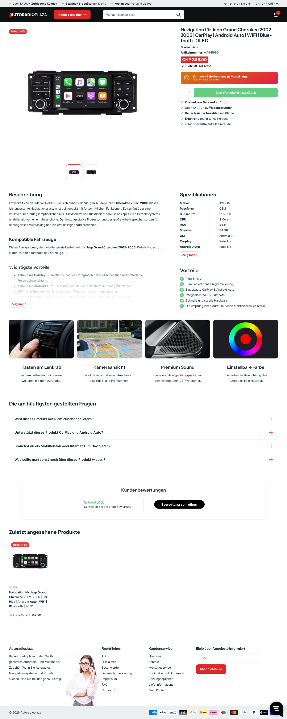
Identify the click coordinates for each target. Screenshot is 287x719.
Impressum (109, 679)
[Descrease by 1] (190, 96)
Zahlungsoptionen (161, 679)
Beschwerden (111, 667)
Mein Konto (156, 690)
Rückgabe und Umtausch (166, 673)
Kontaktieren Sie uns (237, 3)
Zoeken (178, 14)
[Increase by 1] (190, 89)
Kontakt (154, 662)
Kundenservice (160, 648)
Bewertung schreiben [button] (179, 504)
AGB (105, 656)
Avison (196, 47)
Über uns (155, 656)
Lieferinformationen (162, 684)
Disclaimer (109, 662)
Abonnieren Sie (211, 669)
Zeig (189, 255)
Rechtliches (111, 648)
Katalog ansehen (70, 14)
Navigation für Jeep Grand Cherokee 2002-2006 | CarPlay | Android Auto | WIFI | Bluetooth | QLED (29, 599)
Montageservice (160, 667)
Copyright (108, 690)
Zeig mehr (18, 304)
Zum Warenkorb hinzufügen (236, 92)
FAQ (104, 684)
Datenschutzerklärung (117, 673)
